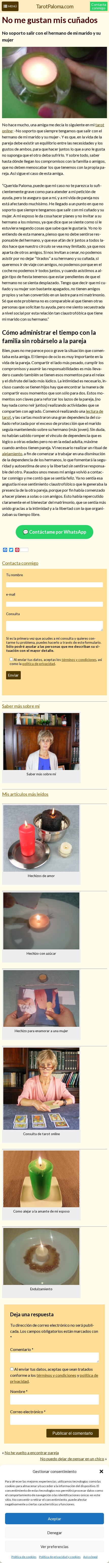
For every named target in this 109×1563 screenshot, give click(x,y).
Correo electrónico (28, 1411)
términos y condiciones (79, 660)
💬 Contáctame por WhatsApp (54, 532)
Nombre (19, 1391)
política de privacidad (38, 664)
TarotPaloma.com (54, 6)
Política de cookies (24, 1557)
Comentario (21, 1349)
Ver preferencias (54, 1546)
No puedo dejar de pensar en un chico (72, 1458)
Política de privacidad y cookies (60, 1557)
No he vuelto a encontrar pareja (32, 1452)
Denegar (54, 1532)
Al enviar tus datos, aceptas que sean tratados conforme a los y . (54, 1375)
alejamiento (12, 453)
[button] (101, 1471)
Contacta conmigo (98, 6)
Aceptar (54, 1518)
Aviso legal (90, 1557)
